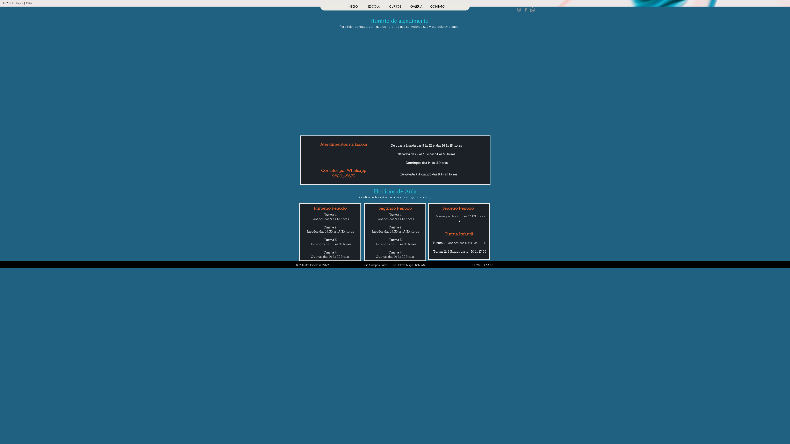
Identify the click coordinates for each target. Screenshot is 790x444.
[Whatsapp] (532, 9)
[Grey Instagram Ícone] (519, 9)
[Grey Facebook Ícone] (525, 9)
